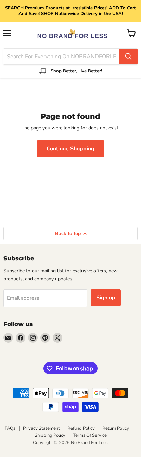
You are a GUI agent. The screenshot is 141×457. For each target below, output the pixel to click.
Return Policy (115, 428)
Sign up (105, 297)
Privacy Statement (41, 428)
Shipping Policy (50, 435)
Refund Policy (81, 428)
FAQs (10, 428)
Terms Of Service (90, 435)
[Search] (128, 56)
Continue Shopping (70, 148)
